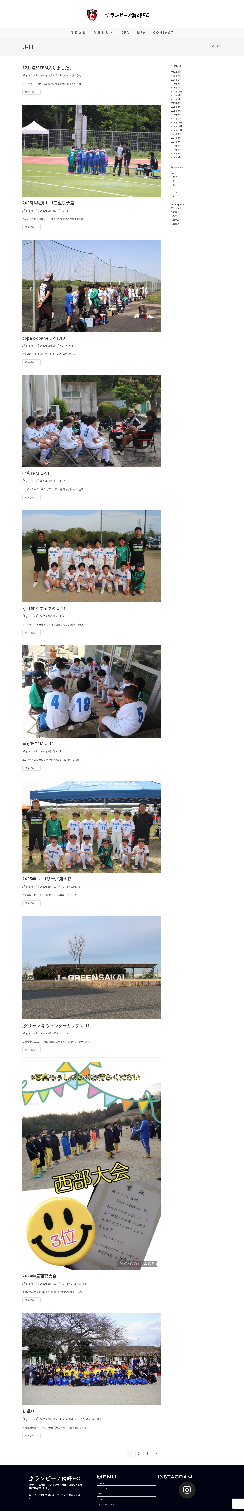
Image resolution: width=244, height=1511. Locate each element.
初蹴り (28, 1411)
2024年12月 (176, 122)
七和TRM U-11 (36, 473)
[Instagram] (187, 1490)
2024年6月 (176, 145)
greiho (29, 75)
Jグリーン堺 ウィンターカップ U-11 (56, 1025)
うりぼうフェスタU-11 (44, 608)
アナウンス (176, 208)
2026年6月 (176, 79)
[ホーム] (213, 45)
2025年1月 (176, 118)
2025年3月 (176, 110)
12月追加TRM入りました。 (47, 67)
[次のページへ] (156, 1453)
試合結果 (75, 886)
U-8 (93, 1419)
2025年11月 (176, 91)
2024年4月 (176, 153)
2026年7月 (176, 75)
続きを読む (33, 91)
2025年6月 (176, 99)
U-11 (219, 45)
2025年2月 (176, 114)
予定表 (174, 212)
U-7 (86, 1419)
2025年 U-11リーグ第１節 (47, 878)
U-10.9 (174, 177)
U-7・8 (174, 192)
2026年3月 (176, 83)
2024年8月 (176, 137)
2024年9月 (176, 134)
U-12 (73, 1283)
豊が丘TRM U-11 (38, 743)
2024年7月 (176, 141)
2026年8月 (176, 72)
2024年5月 (176, 149)
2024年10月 (176, 130)
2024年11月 (176, 126)
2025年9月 (176, 95)
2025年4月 (176, 106)
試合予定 (76, 75)
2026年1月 (176, 87)
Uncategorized (178, 204)
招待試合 (175, 215)
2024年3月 (176, 157)
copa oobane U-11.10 (43, 338)
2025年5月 (176, 103)
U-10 (64, 345)
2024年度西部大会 (39, 1276)
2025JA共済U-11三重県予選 (48, 202)
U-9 (99, 1419)
